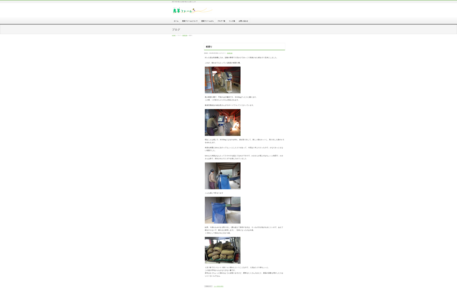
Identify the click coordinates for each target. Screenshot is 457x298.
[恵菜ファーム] (192, 11)
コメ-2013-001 (218, 286)
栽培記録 (184, 35)
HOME (174, 35)
